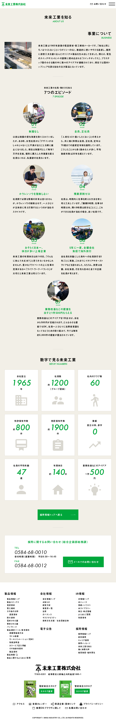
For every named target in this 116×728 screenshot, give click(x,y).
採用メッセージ (84, 643)
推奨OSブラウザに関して (48, 707)
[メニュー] (112, 4)
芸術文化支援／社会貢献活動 (56, 620)
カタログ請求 (47, 691)
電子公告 (46, 629)
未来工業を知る (85, 646)
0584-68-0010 (30, 552)
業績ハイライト (84, 605)
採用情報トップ (84, 634)
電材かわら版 (12, 620)
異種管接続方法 (16, 633)
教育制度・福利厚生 (86, 652)
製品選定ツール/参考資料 (18, 630)
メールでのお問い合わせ (86, 562)
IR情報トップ (83, 599)
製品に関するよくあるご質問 (19, 658)
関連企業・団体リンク (65, 703)
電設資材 (11, 605)
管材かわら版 (12, 623)
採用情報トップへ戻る (51, 514)
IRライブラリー (84, 608)
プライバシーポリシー (93, 703)
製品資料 (13, 651)
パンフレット (12, 627)
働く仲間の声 (84, 649)
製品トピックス (13, 602)
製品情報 (10, 594)
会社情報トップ (49, 599)
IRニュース (82, 602)
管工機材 (11, 608)
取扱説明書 (14, 642)
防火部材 (11, 617)
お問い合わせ (100, 3)
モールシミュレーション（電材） (21, 639)
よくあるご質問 (84, 614)
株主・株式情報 (84, 611)
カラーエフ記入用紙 (17, 645)
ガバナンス (47, 614)
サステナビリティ (49, 617)
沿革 (45, 611)
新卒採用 (82, 637)
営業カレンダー (39, 703)
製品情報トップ (13, 599)
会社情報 (46, 594)
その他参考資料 (16, 648)
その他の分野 (12, 611)
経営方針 (47, 605)
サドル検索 (14, 636)
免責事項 (82, 617)
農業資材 (13, 614)
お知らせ (46, 602)
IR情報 (80, 594)
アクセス (20, 703)
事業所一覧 (48, 608)
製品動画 (11, 654)
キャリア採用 (83, 640)
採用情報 (81, 629)
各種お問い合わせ (78, 707)
